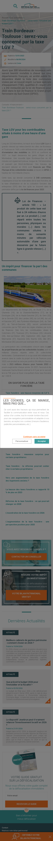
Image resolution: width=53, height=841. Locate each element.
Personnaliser (22, 441)
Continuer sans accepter (34, 437)
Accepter (42, 441)
